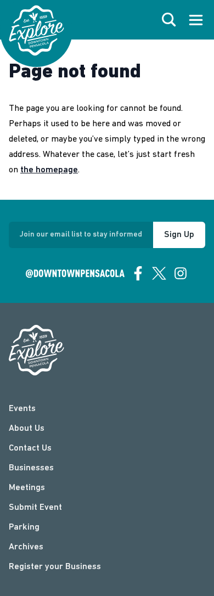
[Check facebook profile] (138, 273)
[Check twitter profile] (159, 273)
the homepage (49, 170)
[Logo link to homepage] (36, 30)
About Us (26, 428)
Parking (24, 527)
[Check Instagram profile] (180, 273)
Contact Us (30, 448)
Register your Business (55, 566)
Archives (26, 547)
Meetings (27, 487)
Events (22, 408)
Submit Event (35, 507)
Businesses (31, 468)
